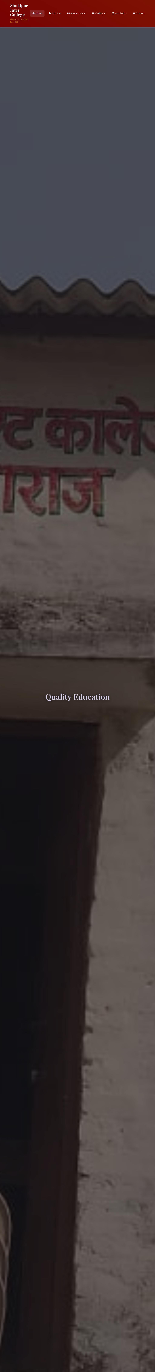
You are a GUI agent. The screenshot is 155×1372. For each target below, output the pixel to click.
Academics (77, 13)
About (55, 13)
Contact (140, 13)
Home (39, 13)
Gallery (99, 13)
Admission (120, 13)
